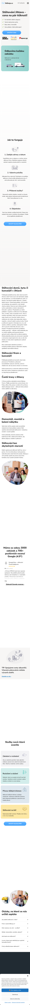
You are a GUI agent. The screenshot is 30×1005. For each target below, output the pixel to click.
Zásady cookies (8, 1002)
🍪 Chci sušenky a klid (15, 990)
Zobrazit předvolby (15, 999)
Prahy (3, 385)
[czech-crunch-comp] (5, 38)
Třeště (7, 383)
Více (6, 581)
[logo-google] (14, 38)
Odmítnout (15, 994)
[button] (27, 976)
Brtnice (23, 381)
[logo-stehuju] (7, 3)
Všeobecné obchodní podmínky (18, 1002)
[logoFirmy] (23, 38)
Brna (7, 385)
